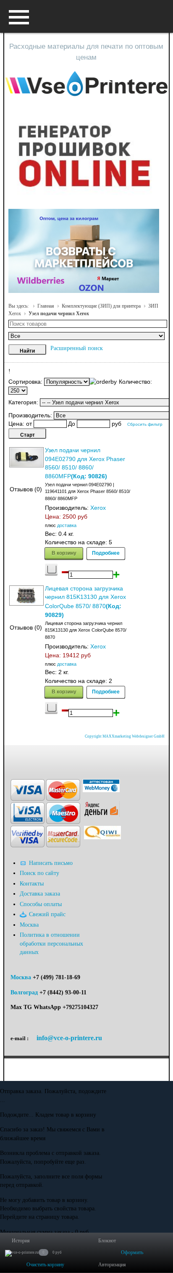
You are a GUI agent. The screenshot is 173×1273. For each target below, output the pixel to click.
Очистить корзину (45, 1265)
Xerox (98, 508)
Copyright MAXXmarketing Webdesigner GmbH (125, 736)
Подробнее (106, 552)
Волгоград (24, 992)
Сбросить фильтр (145, 424)
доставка (66, 525)
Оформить (132, 1252)
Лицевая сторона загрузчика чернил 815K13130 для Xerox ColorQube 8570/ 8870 (85, 597)
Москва (20, 977)
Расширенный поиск (76, 348)
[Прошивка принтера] (13, 757)
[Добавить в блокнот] (51, 570)
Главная (45, 306)
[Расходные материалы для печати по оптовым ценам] (86, 84)
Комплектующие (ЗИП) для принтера (101, 306)
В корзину (64, 552)
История (21, 1241)
